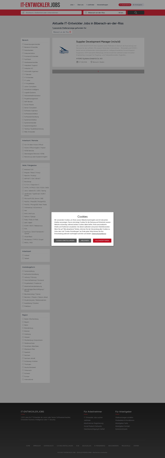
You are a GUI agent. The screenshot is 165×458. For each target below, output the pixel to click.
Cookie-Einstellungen (65, 240)
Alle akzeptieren (102, 240)
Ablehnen (85, 240)
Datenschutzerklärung (99, 234)
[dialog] (82, 229)
